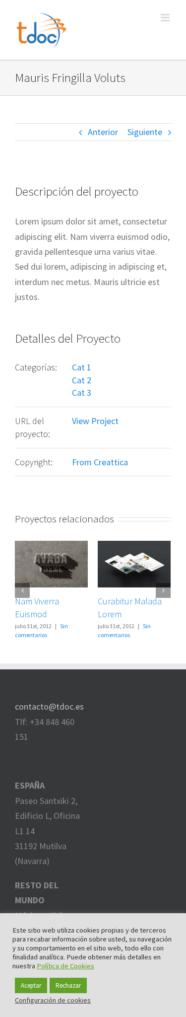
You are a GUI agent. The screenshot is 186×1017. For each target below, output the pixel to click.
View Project (95, 421)
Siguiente (144, 132)
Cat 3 (81, 392)
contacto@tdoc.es (49, 706)
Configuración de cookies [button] (53, 1000)
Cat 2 (81, 380)
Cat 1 (81, 367)
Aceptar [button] (31, 985)
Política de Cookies (65, 965)
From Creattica (100, 462)
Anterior (103, 132)
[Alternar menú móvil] (166, 17)
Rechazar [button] (68, 985)
